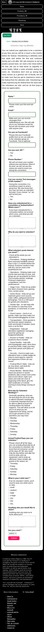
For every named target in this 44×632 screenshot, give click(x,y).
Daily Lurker (11, 621)
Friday (12, 429)
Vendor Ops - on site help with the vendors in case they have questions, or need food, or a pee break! (21, 308)
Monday (13, 418)
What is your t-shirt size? (19, 478)
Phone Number (15, 159)
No (11, 156)
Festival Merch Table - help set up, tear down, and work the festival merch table (21, 366)
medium (13, 490)
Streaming (22, 20)
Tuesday (13, 421)
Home (22, 6)
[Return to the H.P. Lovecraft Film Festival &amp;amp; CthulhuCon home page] (10, 3)
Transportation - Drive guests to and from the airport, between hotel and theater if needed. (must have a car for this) (21, 323)
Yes (11, 153)
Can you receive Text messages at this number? (21, 180)
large (12, 493)
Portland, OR (22, 11)
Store (22, 25)
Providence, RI (22, 16)
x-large (13, 495)
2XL (11, 498)
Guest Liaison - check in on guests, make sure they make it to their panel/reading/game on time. (21, 315)
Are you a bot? (15, 530)
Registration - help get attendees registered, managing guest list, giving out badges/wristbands (21, 332)
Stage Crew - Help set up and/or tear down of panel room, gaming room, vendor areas (22, 289)
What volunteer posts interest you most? (20, 251)
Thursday (14, 426)
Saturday (13, 432)
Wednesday (15, 423)
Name (11, 96)
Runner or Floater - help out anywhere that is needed (20, 339)
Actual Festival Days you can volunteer (20, 439)
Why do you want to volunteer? (21, 233)
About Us (10, 596)
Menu (4, 2)
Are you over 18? (16, 150)
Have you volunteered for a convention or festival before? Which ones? (21, 205)
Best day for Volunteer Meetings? (17, 392)
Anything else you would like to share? (21, 509)
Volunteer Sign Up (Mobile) (20, 41)
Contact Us (10, 628)
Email (11, 110)
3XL (11, 501)
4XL (11, 504)
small (12, 487)
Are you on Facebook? (18, 132)
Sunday (13, 434)
